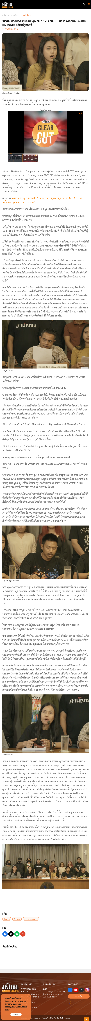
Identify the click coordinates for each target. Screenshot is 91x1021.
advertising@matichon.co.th (54, 991)
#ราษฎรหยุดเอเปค (31, 919)
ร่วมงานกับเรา (78, 996)
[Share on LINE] (17, 934)
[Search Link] (84, 4)
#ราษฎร (17, 919)
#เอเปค (7, 919)
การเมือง (14, 15)
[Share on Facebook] (5, 934)
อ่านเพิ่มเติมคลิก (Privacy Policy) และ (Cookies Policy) (16, 1007)
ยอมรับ (16, 1014)
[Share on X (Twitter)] (11, 934)
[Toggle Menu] (88, 4)
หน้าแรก (5, 15)
